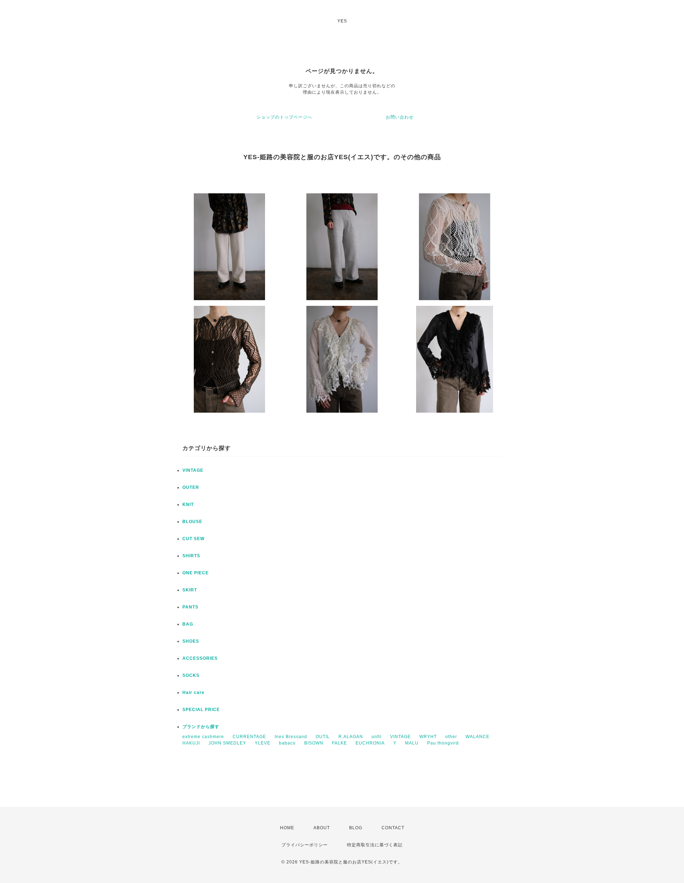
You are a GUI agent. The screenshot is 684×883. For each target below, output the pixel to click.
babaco (287, 743)
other (451, 736)
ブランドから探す (200, 726)
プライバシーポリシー (304, 844)
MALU (412, 743)
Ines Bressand (291, 736)
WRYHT (428, 736)
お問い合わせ (400, 117)
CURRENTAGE (249, 736)
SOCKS (191, 675)
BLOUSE (192, 521)
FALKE (339, 743)
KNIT (188, 504)
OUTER (190, 487)
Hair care (193, 692)
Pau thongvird (443, 743)
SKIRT (189, 589)
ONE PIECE (195, 572)
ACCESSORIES (200, 658)
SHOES (190, 641)
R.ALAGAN (350, 736)
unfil (377, 736)
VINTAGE (192, 470)
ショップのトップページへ (284, 117)
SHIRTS (191, 555)
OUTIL (323, 736)
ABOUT (322, 827)
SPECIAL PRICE (201, 709)
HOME (287, 827)
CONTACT (393, 827)
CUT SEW (193, 538)
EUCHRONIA (370, 743)
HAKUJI (191, 743)
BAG (187, 624)
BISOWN (313, 743)
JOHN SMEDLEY (227, 743)
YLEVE (262, 743)
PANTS (190, 607)
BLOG (355, 827)
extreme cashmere (203, 736)
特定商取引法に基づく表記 (375, 844)
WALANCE (477, 736)
